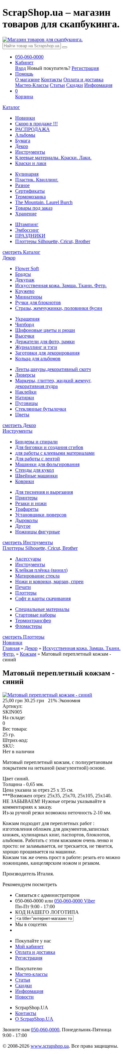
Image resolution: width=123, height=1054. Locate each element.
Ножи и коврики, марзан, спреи (49, 581)
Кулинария (26, 174)
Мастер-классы (31, 974)
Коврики (24, 481)
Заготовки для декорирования (47, 353)
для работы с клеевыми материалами (55, 453)
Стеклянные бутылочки (40, 409)
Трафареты (26, 509)
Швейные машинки (36, 475)
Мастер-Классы (32, 85)
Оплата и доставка (83, 79)
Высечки (24, 336)
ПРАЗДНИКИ (30, 235)
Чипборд (24, 324)
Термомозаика (30, 196)
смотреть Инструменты (28, 542)
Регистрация (85, 68)
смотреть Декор (19, 425)
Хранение (26, 213)
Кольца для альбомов (38, 358)
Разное (22, 185)
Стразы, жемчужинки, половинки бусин (58, 308)
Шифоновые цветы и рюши (45, 330)
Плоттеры (26, 592)
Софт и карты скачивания (43, 598)
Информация (98, 85)
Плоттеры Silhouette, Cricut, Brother (52, 241)
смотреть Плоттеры (23, 637)
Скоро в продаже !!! (36, 123)
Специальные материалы (42, 609)
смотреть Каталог (21, 252)
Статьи (57, 85)
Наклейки (26, 392)
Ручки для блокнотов (38, 302)
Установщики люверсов (41, 514)
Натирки (24, 397)
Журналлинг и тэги (36, 347)
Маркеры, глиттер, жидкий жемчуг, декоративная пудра (53, 383)
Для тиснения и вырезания (44, 492)
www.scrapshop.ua (50, 1046)
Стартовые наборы (35, 615)
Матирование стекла (37, 575)
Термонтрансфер (33, 620)
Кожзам (28, 654)
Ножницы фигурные (37, 531)
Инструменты (30, 152)
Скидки (74, 85)
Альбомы (25, 135)
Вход (20, 68)
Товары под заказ (33, 208)
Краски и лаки (30, 163)
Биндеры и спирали (36, 441)
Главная (11, 648)
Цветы (22, 414)
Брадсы (23, 274)
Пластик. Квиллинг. (36, 179)
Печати (23, 587)
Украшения (27, 319)
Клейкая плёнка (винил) (41, 570)
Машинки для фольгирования (47, 464)
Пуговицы (26, 403)
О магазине (27, 79)
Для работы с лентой (37, 458)
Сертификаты (30, 191)
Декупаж (24, 279)
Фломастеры (28, 626)
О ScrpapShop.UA (34, 1019)
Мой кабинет (29, 946)
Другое (23, 526)
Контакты (51, 79)
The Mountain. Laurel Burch (44, 202)
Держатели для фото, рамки (45, 341)
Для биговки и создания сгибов (49, 447)
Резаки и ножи (31, 503)
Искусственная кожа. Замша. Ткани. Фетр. (61, 285)
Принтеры (26, 497)
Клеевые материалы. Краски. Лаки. (53, 157)
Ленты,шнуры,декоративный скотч (53, 369)
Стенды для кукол (34, 470)
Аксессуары (28, 558)
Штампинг (26, 224)
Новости (24, 997)
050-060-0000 (45, 1029)
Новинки (25, 118)
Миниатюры (28, 296)
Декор (21, 146)
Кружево (24, 291)
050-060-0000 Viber (74, 900)
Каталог (11, 107)
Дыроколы (26, 520)
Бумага (22, 140)
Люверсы (25, 375)
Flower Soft (27, 268)
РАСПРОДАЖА (32, 129)
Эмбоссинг (27, 230)
